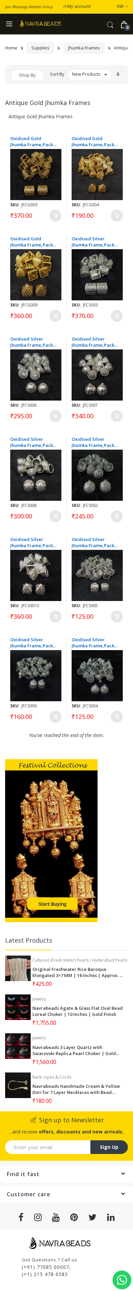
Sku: (15, 205)
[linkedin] (111, 1217)
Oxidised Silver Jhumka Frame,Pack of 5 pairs (93, 242)
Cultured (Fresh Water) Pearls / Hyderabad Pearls (79, 960)
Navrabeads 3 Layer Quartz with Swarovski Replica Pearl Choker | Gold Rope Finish (74, 1050)
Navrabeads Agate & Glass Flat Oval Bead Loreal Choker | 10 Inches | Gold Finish (77, 1011)
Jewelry (39, 999)
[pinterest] (74, 1217)
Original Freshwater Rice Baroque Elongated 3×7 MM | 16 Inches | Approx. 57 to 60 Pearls (78, 972)
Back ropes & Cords (51, 1077)
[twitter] (92, 1217)
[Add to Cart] (55, 216)
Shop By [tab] (27, 75)
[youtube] (56, 1217)
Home (11, 48)
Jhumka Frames (84, 48)
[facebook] (21, 1217)
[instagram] (38, 1217)
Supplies (40, 48)
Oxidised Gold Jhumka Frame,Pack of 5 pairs (31, 141)
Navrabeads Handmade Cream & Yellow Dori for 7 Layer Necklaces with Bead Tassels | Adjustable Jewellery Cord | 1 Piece (76, 1089)
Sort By (57, 74)
